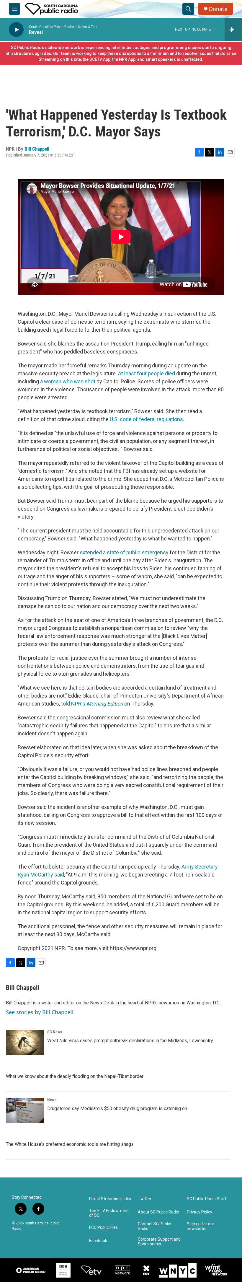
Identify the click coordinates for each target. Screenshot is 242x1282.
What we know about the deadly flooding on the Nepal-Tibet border (74, 1076)
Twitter (144, 1199)
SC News (54, 1031)
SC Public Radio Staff (207, 1199)
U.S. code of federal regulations (146, 419)
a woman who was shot (67, 381)
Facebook (98, 1241)
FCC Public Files (103, 1227)
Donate (218, 9)
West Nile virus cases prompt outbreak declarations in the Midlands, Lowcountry (130, 1040)
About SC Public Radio (158, 1212)
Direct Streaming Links (110, 1199)
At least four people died (146, 373)
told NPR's (92, 704)
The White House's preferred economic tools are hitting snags (70, 1144)
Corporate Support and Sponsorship (159, 1241)
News (51, 1099)
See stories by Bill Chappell (39, 1012)
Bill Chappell (36, 149)
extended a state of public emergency (124, 552)
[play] (16, 29)
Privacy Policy (199, 1212)
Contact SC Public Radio (154, 1226)
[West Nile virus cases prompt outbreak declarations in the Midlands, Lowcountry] (25, 1042)
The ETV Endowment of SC (109, 1213)
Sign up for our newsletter (200, 1226)
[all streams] (233, 29)
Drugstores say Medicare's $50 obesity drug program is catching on (117, 1108)
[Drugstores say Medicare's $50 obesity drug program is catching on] (25, 1110)
